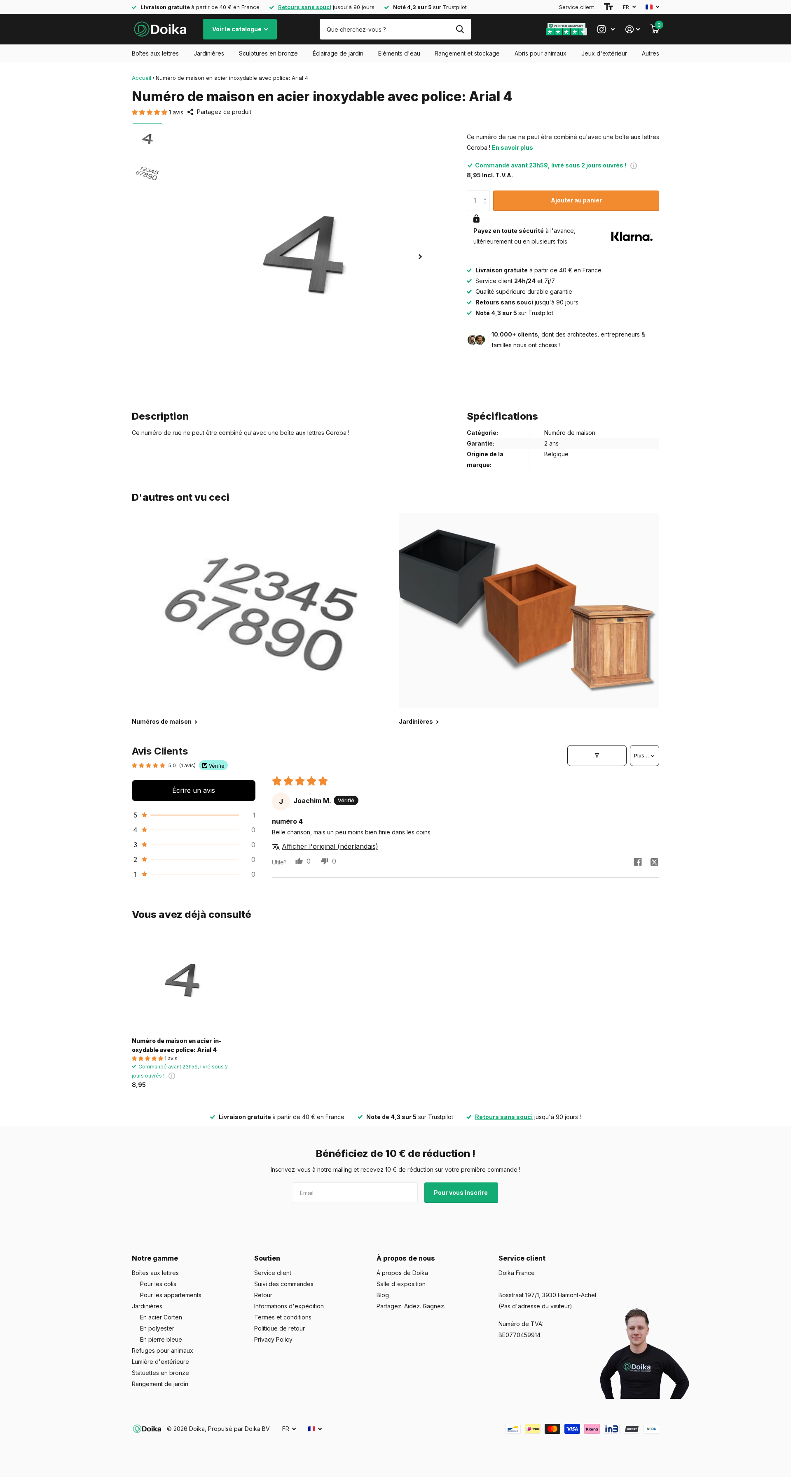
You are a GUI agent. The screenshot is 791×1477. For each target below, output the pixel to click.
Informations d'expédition (289, 1306)
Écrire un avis (193, 790)
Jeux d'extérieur (604, 53)
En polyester (157, 1328)
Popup (633, 165)
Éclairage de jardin (338, 53)
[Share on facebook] (638, 862)
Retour (263, 1294)
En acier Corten (161, 1317)
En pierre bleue (161, 1339)
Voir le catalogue (237, 29)
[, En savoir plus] (606, 29)
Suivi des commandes (284, 1283)
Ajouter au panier (576, 200)
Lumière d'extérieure (160, 1361)
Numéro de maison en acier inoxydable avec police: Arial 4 (177, 1045)
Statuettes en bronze (160, 1372)
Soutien (267, 1258)
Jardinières (209, 53)
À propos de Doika (402, 1272)
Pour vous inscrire (461, 1192)
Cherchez (460, 29)
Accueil (141, 77)
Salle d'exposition (401, 1283)
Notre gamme (155, 1258)
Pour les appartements (170, 1294)
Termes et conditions (282, 1317)
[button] (150, 112)
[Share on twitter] (654, 862)
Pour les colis (158, 1283)
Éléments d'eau (399, 53)
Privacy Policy (273, 1339)
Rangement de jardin (160, 1383)
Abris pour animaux (540, 53)
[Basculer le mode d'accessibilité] (608, 7)
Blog (383, 1294)
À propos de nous (406, 1258)
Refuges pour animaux (162, 1350)
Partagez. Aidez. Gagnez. (411, 1306)
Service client (576, 7)
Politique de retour (279, 1328)
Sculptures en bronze (268, 53)
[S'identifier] (632, 29)
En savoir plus (512, 147)
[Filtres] (597, 755)
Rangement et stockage (467, 53)
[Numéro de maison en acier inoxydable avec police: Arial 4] (182, 981)
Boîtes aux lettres (155, 53)
